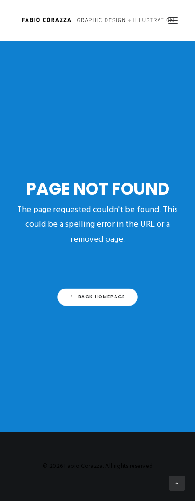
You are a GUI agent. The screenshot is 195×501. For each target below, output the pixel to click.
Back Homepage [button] (101, 297)
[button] (173, 20)
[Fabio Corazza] (97, 20)
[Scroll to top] (177, 483)
